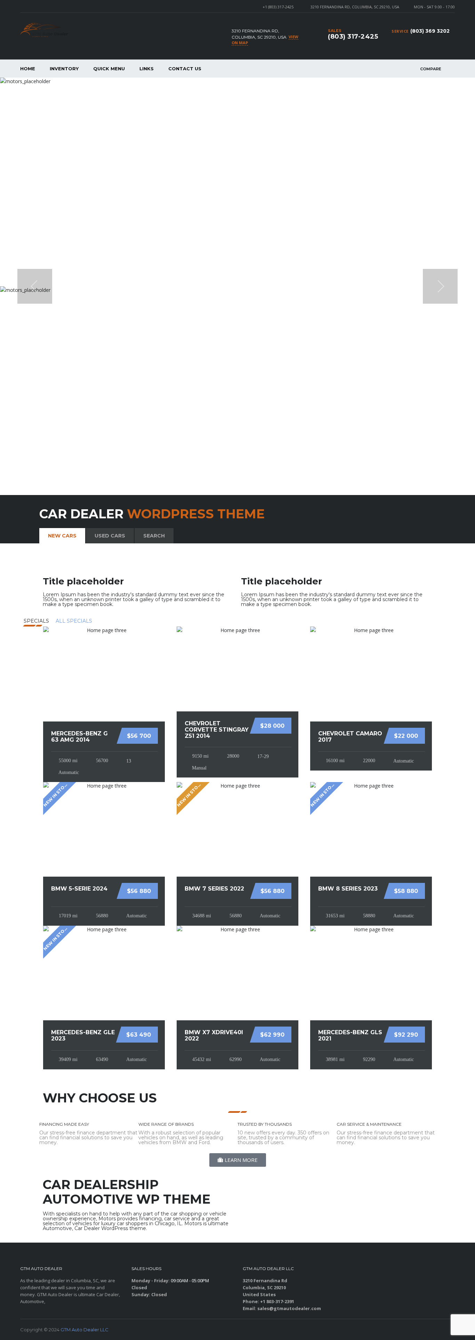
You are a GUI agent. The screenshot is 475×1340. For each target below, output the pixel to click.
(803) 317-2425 (353, 36)
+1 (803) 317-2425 (278, 6)
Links (146, 68)
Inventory (64, 68)
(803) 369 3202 (430, 31)
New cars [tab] (62, 536)
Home (27, 68)
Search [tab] (154, 536)
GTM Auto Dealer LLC (84, 1329)
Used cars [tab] (110, 536)
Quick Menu (109, 68)
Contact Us (184, 68)
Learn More (428, 204)
